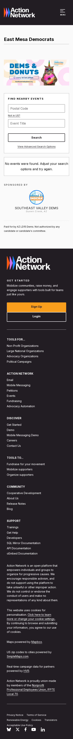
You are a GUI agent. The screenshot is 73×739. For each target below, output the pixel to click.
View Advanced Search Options (37, 146)
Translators (50, 720)
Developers (14, 537)
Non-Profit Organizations (23, 345)
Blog (10, 508)
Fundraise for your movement (26, 464)
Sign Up (36, 306)
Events (11, 395)
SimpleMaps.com (17, 656)
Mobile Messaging (18, 385)
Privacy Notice (15, 714)
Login (36, 316)
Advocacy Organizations (22, 356)
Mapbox (36, 641)
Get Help (12, 532)
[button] (63, 14)
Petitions (12, 390)
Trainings (12, 527)
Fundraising (14, 401)
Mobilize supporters (20, 469)
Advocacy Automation (21, 406)
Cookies (36, 720)
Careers (12, 440)
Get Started (14, 424)
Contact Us (14, 445)
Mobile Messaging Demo (23, 435)
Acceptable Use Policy (20, 725)
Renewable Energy (17, 720)
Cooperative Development (24, 493)
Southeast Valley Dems (36, 208)
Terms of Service (36, 714)
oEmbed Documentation (22, 553)
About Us (12, 498)
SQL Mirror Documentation (23, 543)
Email (10, 380)
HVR (26, 670)
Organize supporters (20, 474)
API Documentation (19, 548)
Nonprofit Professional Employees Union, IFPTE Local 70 (31, 689)
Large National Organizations (25, 351)
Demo (10, 430)
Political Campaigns (19, 361)
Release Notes (16, 503)
